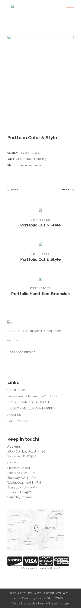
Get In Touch (16, 390)
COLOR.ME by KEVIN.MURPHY (33, 408)
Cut (34, 219)
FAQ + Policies (17, 421)
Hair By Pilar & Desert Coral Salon (48, 593)
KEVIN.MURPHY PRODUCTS (31, 402)
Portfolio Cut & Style (40, 225)
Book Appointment (21, 352)
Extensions (40, 288)
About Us (14, 415)
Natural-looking (36, 159)
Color (25, 153)
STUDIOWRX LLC (58, 598)
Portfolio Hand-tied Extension (40, 293)
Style (35, 153)
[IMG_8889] (40, 80)
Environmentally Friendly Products (32, 396)
